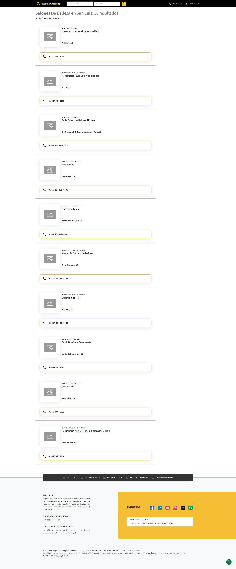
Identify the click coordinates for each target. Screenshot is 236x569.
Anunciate (177, 3)
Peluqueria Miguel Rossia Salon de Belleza (86, 431)
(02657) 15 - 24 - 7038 (58, 323)
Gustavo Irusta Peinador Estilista (81, 31)
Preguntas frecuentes (164, 477)
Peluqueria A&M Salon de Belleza (80, 76)
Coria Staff (68, 387)
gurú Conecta (72, 477)
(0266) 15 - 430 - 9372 (58, 145)
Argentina (192, 3)
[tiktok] (183, 508)
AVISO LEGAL (48, 556)
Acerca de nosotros (92, 477)
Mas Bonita (68, 165)
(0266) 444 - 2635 (56, 56)
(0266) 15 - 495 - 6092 (58, 234)
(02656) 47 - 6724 (56, 367)
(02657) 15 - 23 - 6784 (58, 278)
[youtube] (167, 508)
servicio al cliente (165, 523)
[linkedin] (160, 508)
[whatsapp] (190, 508)
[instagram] (175, 508)
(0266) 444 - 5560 (56, 411)
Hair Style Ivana (71, 209)
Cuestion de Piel (71, 298)
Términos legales (70, 533)
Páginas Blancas (53, 519)
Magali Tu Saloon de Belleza (77, 253)
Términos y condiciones (138, 477)
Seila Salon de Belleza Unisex (78, 120)
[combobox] (80, 4)
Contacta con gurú (114, 477)
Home (38, 18)
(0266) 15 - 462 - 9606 (58, 189)
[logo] (50, 37)
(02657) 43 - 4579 (56, 101)
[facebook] (152, 508)
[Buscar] (124, 4)
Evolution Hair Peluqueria (76, 342)
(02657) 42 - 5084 (56, 456)
